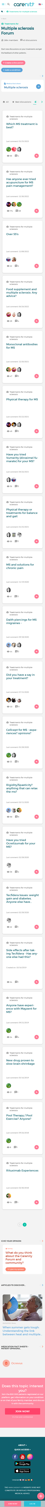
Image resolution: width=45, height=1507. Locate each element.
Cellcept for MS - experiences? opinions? (21, 731)
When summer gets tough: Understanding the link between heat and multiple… (22, 1331)
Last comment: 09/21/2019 (17, 1022)
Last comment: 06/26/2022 (17, 306)
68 (11, 817)
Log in (32, 1504)
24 (11, 982)
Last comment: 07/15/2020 (17, 692)
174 (11, 211)
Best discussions (23, 102)
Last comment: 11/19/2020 (17, 582)
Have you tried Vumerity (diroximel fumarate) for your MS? (22, 458)
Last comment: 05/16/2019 (17, 1077)
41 (11, 596)
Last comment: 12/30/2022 (17, 196)
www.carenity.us (15, 1487)
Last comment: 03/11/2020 (17, 802)
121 (11, 706)
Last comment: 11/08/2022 (17, 251)
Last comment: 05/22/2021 (17, 416)
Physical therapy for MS (22, 399)
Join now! (22, 1411)
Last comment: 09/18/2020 (17, 637)
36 (11, 872)
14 (11, 1202)
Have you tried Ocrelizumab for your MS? (20, 843)
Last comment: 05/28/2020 (17, 747)
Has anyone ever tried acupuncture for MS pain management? (21, 182)
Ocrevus (16, 1363)
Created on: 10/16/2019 (16, 967)
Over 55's (12, 234)
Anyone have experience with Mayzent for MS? (21, 1009)
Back (4, 19)
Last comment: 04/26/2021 (17, 472)
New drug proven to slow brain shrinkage (20, 1062)
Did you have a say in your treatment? (20, 676)
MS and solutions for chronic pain (20, 566)
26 (20, 211)
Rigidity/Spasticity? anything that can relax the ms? (22, 788)
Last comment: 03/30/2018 (17, 1188)
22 (11, 266)
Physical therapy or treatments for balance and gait (22, 513)
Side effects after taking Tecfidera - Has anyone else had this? (22, 954)
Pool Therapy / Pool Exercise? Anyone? (19, 1117)
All (7, 102)
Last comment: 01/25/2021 (17, 527)
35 (11, 486)
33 (11, 761)
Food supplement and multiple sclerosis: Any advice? (21, 293)
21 (11, 1092)
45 (11, 431)
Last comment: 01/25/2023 (17, 141)
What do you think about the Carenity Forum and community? (19, 1257)
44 (11, 651)
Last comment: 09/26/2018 (17, 1133)
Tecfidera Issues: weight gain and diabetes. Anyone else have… (22, 898)
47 (11, 376)
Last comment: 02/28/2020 (17, 857)
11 (19, 706)
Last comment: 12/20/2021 (17, 361)
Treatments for (11, 24)
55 (11, 156)
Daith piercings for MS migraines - (21, 621)
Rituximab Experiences (22, 1170)
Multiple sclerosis (16, 87)
